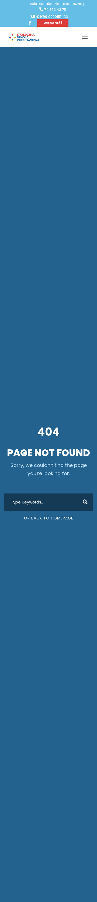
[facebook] (30, 22)
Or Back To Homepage (48, 518)
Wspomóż (52, 22)
